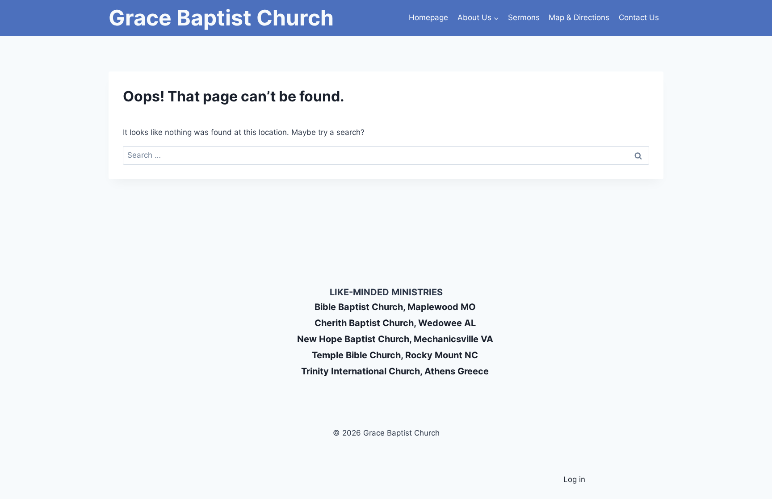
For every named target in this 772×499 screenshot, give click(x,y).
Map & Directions (579, 17)
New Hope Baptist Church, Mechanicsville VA (395, 339)
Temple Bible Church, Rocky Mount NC (395, 355)
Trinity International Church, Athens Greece (395, 371)
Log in (574, 479)
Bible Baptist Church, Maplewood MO (395, 307)
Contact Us (639, 17)
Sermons (524, 17)
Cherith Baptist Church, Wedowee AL (395, 323)
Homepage (428, 17)
